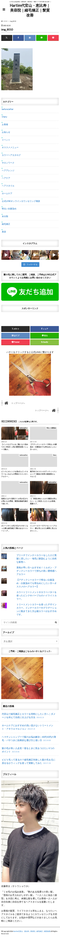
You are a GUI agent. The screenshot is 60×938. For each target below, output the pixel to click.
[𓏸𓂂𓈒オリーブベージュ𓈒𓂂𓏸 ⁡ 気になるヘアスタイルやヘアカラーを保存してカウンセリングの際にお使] (54, 255)
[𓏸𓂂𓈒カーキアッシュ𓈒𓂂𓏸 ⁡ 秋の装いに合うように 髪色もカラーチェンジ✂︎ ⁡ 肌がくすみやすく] (15, 255)
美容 (4, 231)
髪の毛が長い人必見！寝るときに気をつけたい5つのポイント (28, 750)
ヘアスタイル (8, 185)
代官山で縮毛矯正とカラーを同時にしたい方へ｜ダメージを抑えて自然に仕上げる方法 (28, 716)
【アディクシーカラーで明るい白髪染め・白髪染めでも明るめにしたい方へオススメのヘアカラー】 (36, 583)
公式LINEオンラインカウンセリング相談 (21, 201)
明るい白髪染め (9, 208)
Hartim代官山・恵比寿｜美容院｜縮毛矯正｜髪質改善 (30, 10)
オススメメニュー (10, 147)
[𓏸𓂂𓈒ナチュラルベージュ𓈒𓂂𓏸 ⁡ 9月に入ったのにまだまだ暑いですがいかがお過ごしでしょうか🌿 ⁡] (35, 255)
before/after (8, 109)
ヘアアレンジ (8, 170)
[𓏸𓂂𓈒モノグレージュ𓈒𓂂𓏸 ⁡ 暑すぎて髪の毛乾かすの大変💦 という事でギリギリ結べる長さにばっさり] (44, 255)
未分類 (5, 216)
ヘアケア (6, 178)
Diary (4, 116)
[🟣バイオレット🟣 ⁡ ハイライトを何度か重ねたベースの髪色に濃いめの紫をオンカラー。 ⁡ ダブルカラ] (6, 255)
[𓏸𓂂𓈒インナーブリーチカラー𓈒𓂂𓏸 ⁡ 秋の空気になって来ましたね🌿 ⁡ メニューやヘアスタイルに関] (25, 255)
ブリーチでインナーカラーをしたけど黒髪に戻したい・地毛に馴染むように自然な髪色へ (36, 558)
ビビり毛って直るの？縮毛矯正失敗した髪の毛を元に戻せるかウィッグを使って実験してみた (28, 761)
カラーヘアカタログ (11, 155)
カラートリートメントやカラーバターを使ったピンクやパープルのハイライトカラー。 (36, 595)
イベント (6, 139)
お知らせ (6, 132)
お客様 (5, 124)
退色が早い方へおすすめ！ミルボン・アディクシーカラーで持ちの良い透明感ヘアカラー (36, 570)
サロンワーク (8, 162)
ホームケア (7, 193)
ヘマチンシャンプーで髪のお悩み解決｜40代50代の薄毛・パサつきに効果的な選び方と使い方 (29, 738)
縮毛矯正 (6, 224)
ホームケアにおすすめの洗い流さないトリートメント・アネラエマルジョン (27, 727)
